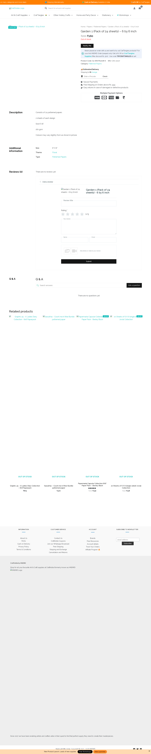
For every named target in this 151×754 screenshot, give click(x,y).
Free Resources (93, 541)
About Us (23, 538)
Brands (92, 538)
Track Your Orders (92, 547)
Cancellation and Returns (58, 552)
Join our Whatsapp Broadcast (58, 544)
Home (83, 27)
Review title (68, 200)
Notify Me (87, 46)
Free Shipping (58, 547)
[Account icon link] (134, 8)
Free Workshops (85, 752)
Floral (54, 152)
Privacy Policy (23, 547)
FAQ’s (24, 541)
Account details (92, 544)
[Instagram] (141, 749)
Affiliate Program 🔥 (92, 550)
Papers (89, 27)
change (94, 72)
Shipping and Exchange (58, 549)
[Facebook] (134, 749)
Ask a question (134, 285)
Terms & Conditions (23, 549)
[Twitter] (138, 749)
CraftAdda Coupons (58, 541)
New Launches (100, 752)
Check (105, 76)
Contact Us (58, 538)
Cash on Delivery (23, 544)
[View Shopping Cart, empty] (140, 8)
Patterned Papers (100, 27)
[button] (29, 15)
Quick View (24, 479)
